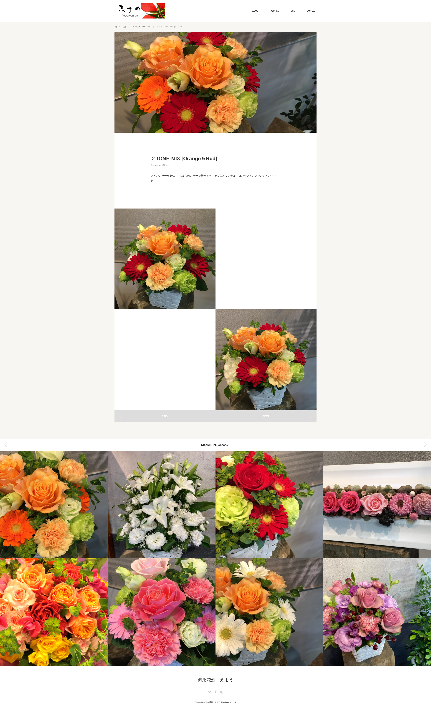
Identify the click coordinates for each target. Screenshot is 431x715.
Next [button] (425, 445)
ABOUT (255, 11)
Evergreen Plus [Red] (162, 504)
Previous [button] (6, 445)
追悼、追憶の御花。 (54, 504)
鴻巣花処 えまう (215, 679)
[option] (54, 558)
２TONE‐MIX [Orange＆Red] (377, 612)
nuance (269, 612)
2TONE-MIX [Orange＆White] (162, 612)
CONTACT (312, 11)
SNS (293, 11)
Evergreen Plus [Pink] (54, 612)
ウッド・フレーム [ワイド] (269, 504)
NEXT (266, 416)
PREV (165, 416)
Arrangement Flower (141, 27)
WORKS (275, 11)
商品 (124, 27)
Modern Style (377, 504)
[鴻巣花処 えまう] (141, 10)
